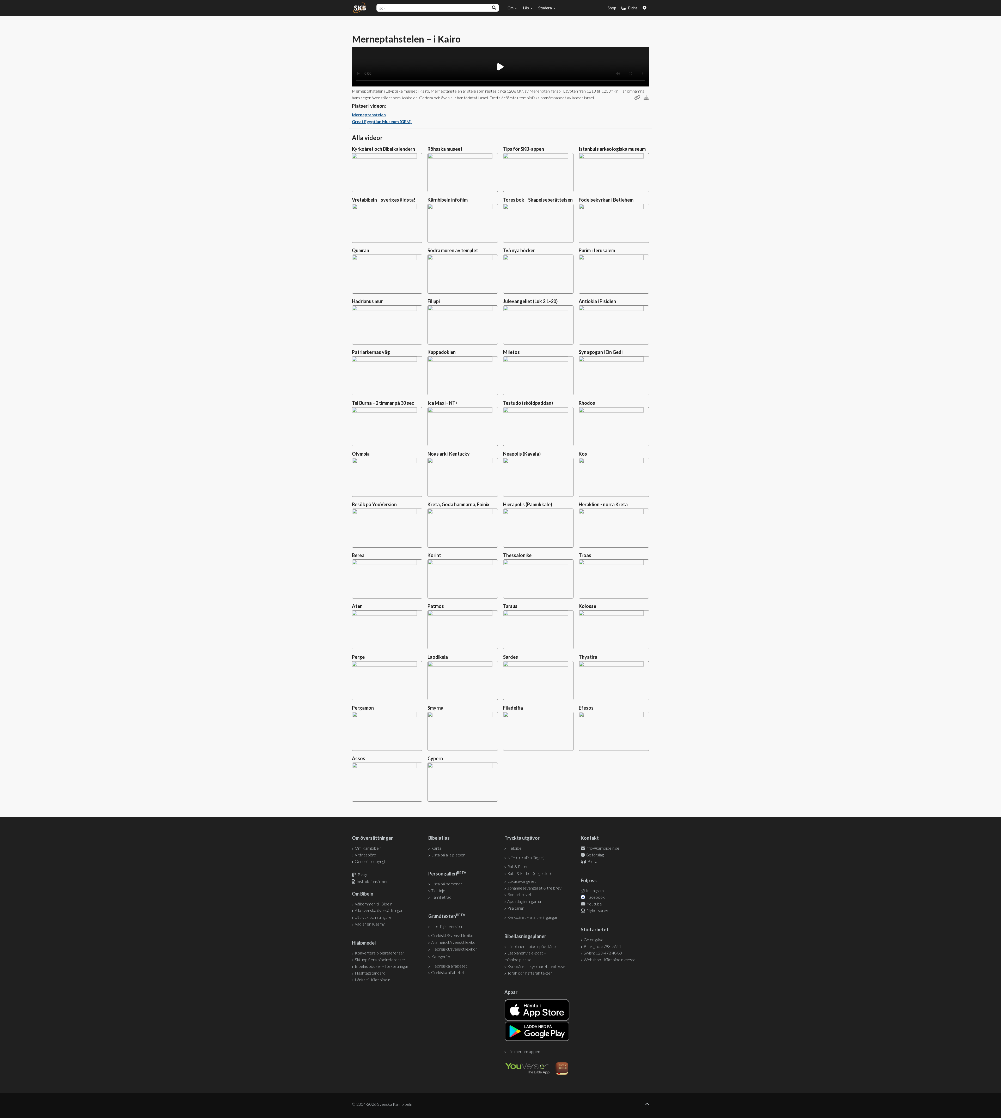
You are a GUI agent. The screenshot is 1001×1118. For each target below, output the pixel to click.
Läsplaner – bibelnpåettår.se (532, 946)
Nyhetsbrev (597, 910)
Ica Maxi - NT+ (443, 403)
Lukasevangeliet (521, 881)
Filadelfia (513, 708)
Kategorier (440, 956)
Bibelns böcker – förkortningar (381, 966)
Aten (357, 606)
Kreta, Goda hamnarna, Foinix (459, 504)
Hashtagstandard (370, 972)
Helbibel (514, 847)
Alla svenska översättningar (379, 910)
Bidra (631, 7)
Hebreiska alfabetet (449, 965)
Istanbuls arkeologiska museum (612, 149)
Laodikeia (438, 657)
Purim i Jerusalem (597, 250)
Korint (434, 555)
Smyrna (435, 708)
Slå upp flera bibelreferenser (380, 959)
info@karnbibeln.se (602, 847)
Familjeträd (441, 897)
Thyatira (588, 657)
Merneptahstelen (369, 114)
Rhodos (587, 403)
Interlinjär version (446, 926)
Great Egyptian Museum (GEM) (382, 121)
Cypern (435, 758)
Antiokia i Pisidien (597, 301)
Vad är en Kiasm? (369, 923)
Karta (436, 847)
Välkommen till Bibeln (373, 903)
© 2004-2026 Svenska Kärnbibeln (382, 1104)
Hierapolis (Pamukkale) (527, 504)
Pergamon (363, 708)
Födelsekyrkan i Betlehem (606, 200)
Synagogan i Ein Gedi (600, 352)
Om (511, 7)
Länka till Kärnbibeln (372, 979)
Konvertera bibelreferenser (379, 952)
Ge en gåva (593, 939)
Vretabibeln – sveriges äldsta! (383, 200)
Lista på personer (446, 883)
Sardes (510, 657)
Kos (583, 454)
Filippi (434, 301)
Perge (358, 657)
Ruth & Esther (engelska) (529, 873)
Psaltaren (515, 907)
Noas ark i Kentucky (449, 454)
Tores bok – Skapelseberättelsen (538, 200)
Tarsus (510, 606)
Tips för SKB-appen (523, 149)
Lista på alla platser (448, 854)
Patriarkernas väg (371, 352)
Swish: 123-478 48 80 (603, 952)
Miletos (511, 352)
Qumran (360, 250)
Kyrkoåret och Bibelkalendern (383, 149)
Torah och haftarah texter (529, 972)
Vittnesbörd (365, 854)
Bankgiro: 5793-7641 (602, 946)
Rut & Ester (517, 866)
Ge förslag (595, 854)
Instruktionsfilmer (372, 881)
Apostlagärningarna (524, 901)
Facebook (595, 897)
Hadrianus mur (367, 301)
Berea (358, 555)
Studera (545, 7)
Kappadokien (442, 352)
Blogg (362, 874)
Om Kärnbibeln (368, 847)
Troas (585, 555)
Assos (358, 758)
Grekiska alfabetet (447, 972)
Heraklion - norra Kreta (603, 504)
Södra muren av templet (453, 250)
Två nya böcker (519, 250)
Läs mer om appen (523, 1051)
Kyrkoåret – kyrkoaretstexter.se (536, 966)
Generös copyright (371, 861)
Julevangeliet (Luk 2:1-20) (530, 301)
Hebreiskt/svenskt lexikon (454, 948)
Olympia (361, 454)
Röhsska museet (445, 149)
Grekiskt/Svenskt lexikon (453, 935)
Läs (526, 7)
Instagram (594, 890)
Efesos (586, 708)
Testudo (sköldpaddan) (528, 403)
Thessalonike (517, 555)
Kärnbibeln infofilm (448, 200)
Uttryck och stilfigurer (374, 917)
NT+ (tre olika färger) (526, 857)
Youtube (594, 903)
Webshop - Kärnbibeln (609, 959)
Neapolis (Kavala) (522, 454)
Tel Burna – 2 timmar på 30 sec (383, 403)
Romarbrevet (519, 894)
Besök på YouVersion (374, 504)
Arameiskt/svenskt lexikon (454, 942)
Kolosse (587, 606)
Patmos (436, 606)
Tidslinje (438, 890)
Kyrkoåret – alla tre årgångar (532, 917)
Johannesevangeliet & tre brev (534, 887)
